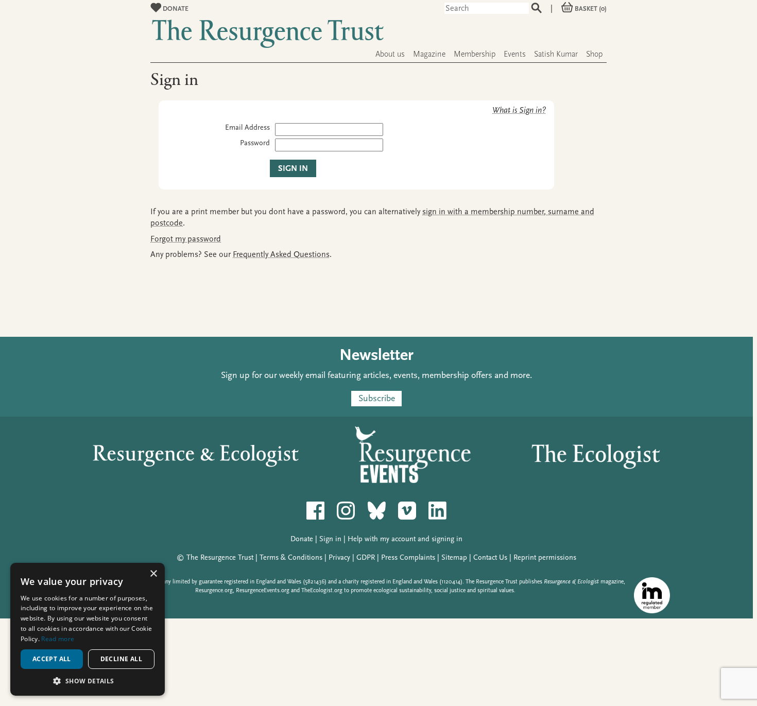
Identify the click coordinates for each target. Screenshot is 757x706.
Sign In (293, 168)
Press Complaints (408, 557)
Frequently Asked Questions (281, 254)
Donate (174, 8)
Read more (57, 638)
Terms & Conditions (291, 557)
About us (390, 54)
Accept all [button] (51, 659)
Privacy (339, 557)
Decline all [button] (121, 659)
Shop (594, 54)
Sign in (330, 539)
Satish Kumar (556, 54)
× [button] (153, 574)
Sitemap (454, 557)
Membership (474, 54)
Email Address (247, 127)
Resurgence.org (214, 590)
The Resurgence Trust (219, 557)
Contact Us (490, 557)
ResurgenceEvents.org (262, 590)
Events (515, 54)
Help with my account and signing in (405, 539)
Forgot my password (185, 239)
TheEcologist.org (321, 590)
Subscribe (376, 398)
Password (255, 143)
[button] (87, 680)
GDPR (365, 557)
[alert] (87, 629)
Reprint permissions (544, 557)
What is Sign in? (519, 110)
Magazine (429, 54)
